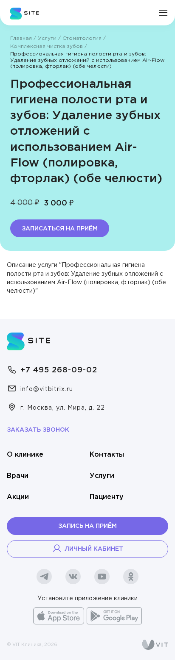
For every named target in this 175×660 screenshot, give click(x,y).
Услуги (47, 38)
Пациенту (107, 497)
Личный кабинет (94, 549)
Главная (21, 38)
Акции (18, 497)
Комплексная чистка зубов (46, 46)
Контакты (107, 455)
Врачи (17, 476)
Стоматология (82, 38)
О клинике (25, 455)
